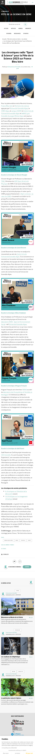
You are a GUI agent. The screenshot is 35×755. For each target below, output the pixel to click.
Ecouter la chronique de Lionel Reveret (13, 248)
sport (29, 540)
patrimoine (17, 630)
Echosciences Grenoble (14, 67)
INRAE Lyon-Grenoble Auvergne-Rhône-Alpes (15, 114)
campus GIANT (16, 111)
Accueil (6, 28)
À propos (25, 33)
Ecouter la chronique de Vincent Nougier (14, 175)
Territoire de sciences (22, 106)
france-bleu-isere (8, 540)
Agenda (20, 28)
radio (17, 540)
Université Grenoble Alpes (19, 108)
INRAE (24, 389)
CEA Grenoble (6, 455)
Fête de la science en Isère (16, 14)
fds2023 (23, 540)
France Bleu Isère (7, 106)
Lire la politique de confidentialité (9, 748)
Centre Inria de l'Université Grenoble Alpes (14, 255)
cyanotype (20, 671)
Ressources (17, 33)
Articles (13, 28)
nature (13, 671)
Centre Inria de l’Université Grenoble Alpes (17, 112)
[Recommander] (19, 561)
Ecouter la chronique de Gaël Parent (12, 448)
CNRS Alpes (5, 111)
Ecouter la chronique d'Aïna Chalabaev (13, 313)
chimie (17, 590)
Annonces (28, 28)
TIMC (3, 181)
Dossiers (8, 33)
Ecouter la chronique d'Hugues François (14, 386)
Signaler (6, 554)
